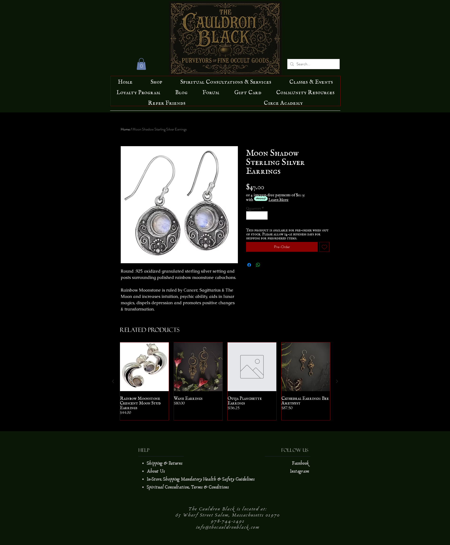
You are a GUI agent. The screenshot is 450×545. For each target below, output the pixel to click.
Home (125, 129)
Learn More (279, 198)
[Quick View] (144, 366)
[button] (141, 64)
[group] (225, 381)
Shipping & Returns (165, 463)
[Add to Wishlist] (324, 247)
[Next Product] (337, 381)
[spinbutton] (257, 215)
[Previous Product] (113, 381)
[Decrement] (249, 215)
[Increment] (264, 215)
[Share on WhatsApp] (258, 265)
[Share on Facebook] (249, 265)
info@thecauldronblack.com (227, 527)
